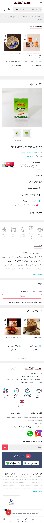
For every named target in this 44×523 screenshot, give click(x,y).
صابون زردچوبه (30, 156)
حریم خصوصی (37, 423)
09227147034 (34, 374)
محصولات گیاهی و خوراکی (30, 17)
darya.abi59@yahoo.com (30, 377)
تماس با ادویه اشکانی (13, 417)
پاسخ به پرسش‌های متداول (33, 417)
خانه (40, 17)
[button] (25, 358)
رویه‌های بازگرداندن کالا (34, 420)
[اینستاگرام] (38, 433)
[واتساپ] (30, 433)
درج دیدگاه (22, 296)
